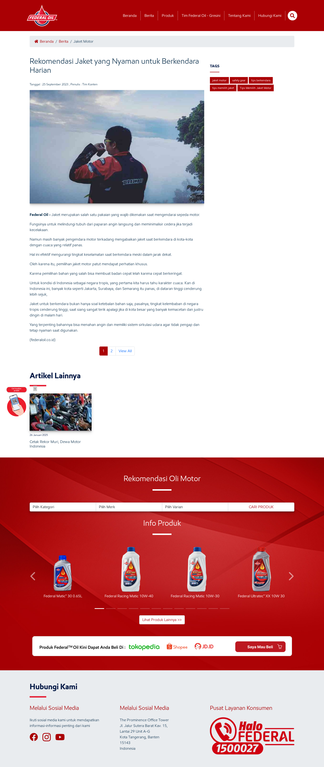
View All (125, 351)
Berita (149, 15)
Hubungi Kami (269, 15)
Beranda (130, 15)
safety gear (238, 80)
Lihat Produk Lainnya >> (162, 619)
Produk (168, 15)
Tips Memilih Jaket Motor (255, 88)
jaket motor (219, 80)
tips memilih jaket (223, 88)
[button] (33, 577)
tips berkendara (260, 80)
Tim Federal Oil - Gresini (201, 15)
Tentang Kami (239, 15)
